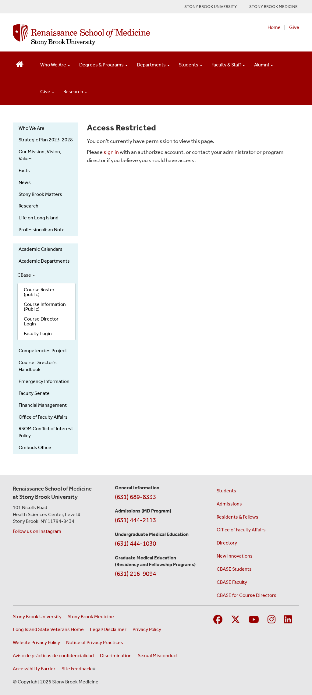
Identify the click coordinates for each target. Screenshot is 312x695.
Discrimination (116, 655)
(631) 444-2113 (135, 520)
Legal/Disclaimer (108, 629)
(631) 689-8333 (135, 497)
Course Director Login (41, 321)
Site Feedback (76, 669)
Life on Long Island (38, 218)
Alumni (262, 65)
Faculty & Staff (226, 65)
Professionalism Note (42, 229)
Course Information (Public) (45, 306)
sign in (111, 152)
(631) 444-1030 (135, 543)
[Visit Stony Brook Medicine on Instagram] (271, 619)
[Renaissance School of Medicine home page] (103, 34)
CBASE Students (234, 569)
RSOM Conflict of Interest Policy (46, 432)
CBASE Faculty (232, 582)
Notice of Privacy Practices (94, 642)
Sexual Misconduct (158, 655)
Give (294, 27)
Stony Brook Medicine (91, 616)
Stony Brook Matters (40, 194)
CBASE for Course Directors (246, 595)
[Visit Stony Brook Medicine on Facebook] (217, 619)
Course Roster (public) (39, 292)
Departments (152, 65)
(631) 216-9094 (135, 573)
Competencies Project (43, 350)
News (25, 182)
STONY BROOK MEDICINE (273, 6)
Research (73, 91)
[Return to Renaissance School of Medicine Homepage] (19, 63)
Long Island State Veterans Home (48, 629)
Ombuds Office (35, 447)
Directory (227, 543)
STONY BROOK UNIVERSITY (210, 6)
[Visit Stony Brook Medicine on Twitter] (235, 619)
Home (274, 27)
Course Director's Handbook (38, 366)
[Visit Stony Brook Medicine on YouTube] (254, 619)
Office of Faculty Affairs (43, 417)
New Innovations (235, 556)
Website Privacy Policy (36, 642)
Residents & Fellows (237, 517)
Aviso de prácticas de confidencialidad (53, 655)
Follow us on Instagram (37, 531)
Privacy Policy (147, 629)
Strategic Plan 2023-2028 (46, 140)
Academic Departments (44, 261)
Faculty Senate (34, 393)
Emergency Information (44, 381)
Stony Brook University (37, 616)
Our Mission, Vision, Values (40, 155)
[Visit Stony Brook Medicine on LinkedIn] (288, 619)
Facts (24, 170)
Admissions (229, 504)
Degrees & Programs (102, 65)
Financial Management (43, 405)
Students (189, 65)
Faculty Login (38, 333)
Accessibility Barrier (34, 669)
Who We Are (53, 65)
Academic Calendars (40, 249)
